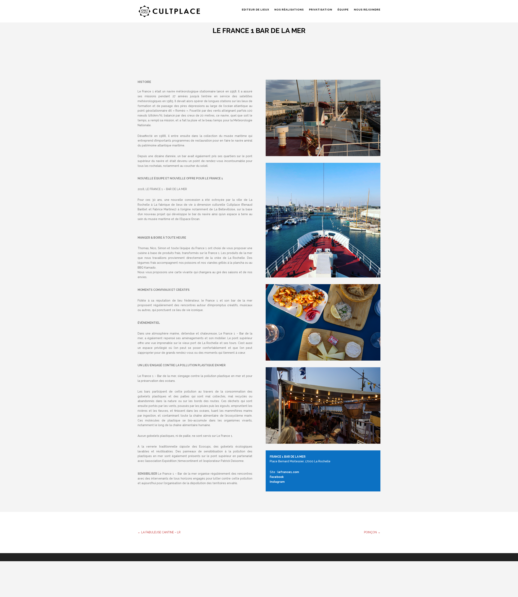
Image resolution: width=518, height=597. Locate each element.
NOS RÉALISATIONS (289, 9)
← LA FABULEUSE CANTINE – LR (159, 532)
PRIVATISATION (320, 9)
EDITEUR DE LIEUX (255, 9)
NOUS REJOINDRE (367, 9)
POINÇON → (372, 532)
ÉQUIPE (343, 9)
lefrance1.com (288, 472)
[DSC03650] (323, 117)
